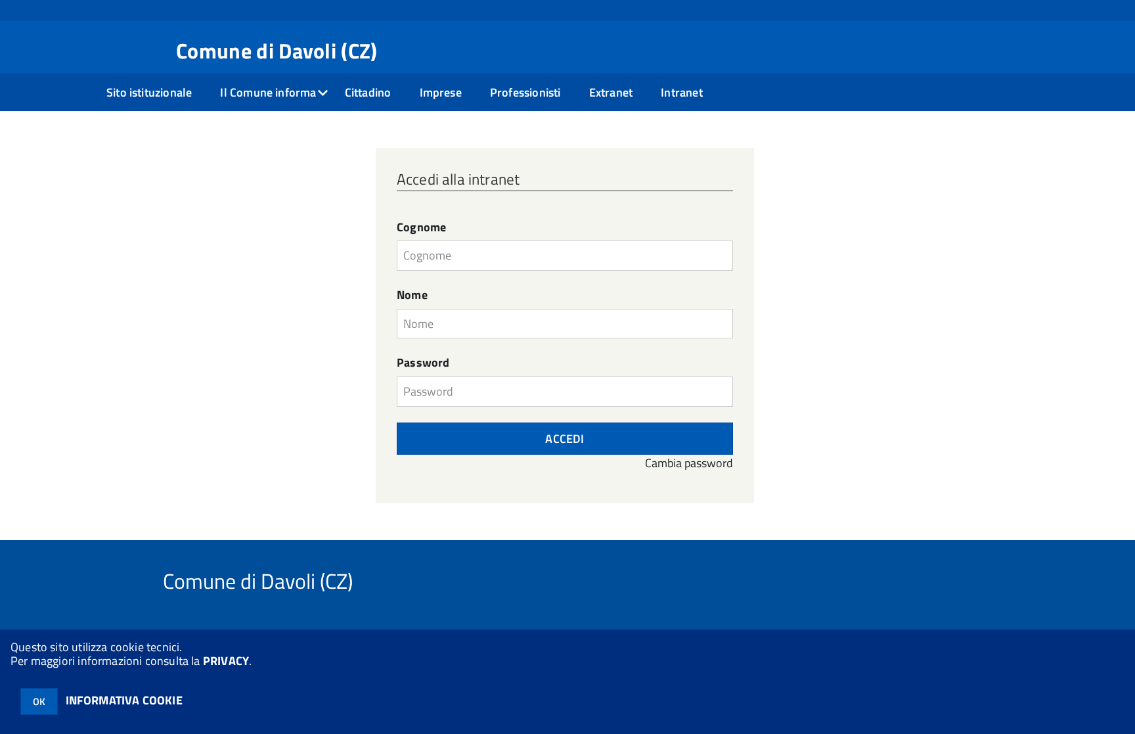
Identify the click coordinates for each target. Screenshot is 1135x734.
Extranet (611, 92)
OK (39, 701)
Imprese (441, 92)
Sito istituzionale (149, 92)
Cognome (421, 227)
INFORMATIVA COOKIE (124, 700)
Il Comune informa (268, 92)
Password (423, 362)
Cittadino (368, 92)
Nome (412, 295)
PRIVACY (226, 661)
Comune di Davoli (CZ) (277, 50)
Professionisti (525, 92)
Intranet (681, 92)
